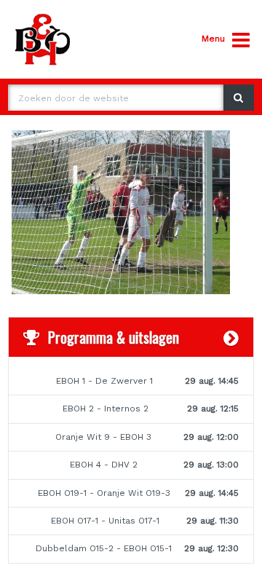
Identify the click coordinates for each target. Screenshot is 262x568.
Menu (213, 38)
